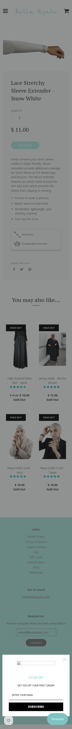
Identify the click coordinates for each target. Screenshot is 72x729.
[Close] (65, 659)
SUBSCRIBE (36, 707)
